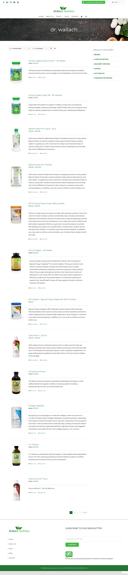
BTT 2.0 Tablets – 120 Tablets (40, 250)
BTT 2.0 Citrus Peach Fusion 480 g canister (47, 203)
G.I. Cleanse (33, 444)
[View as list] (55, 48)
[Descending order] (29, 48)
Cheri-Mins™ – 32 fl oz (38, 335)
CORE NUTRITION (101, 59)
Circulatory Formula (37, 371)
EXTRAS (97, 69)
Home (11, 539)
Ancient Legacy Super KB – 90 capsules (45, 95)
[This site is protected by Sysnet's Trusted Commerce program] (89, 558)
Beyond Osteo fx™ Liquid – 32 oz (42, 129)
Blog (10, 553)
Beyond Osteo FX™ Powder (40, 165)
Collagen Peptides (36, 406)
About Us (12, 544)
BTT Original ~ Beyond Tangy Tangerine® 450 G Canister (52, 299)
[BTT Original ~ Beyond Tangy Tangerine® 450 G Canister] (16, 310)
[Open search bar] (86, 16)
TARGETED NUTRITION (103, 78)
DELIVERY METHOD (102, 64)
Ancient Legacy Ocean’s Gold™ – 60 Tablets (47, 61)
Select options (34, 153)
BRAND (97, 54)
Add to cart (33, 77)
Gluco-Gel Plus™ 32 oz (38, 479)
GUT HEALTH (99, 73)
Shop (11, 548)
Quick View (42, 77)
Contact (12, 558)
